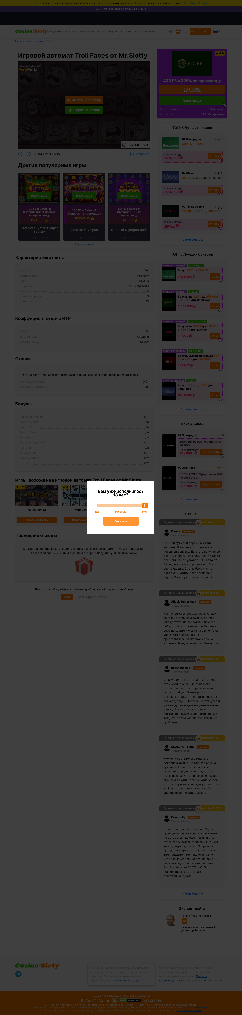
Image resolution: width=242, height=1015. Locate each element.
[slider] (145, 505)
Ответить (121, 521)
